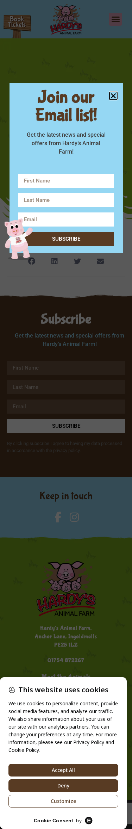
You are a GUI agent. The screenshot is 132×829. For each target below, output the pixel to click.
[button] (113, 95)
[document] (66, 414)
